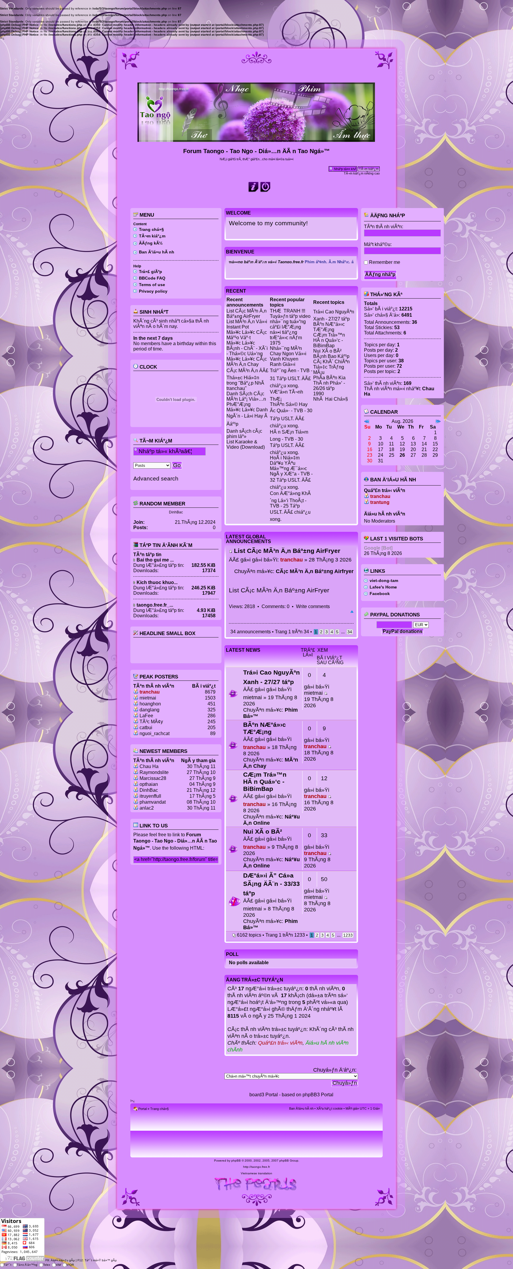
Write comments (313, 606)
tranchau (150, 691)
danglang (149, 709)
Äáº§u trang (352, 612)
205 (212, 727)
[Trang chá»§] (256, 139)
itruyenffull (150, 796)
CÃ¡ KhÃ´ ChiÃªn (331, 361)
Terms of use (152, 284)
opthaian (149, 784)
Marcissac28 (153, 778)
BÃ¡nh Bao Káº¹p (331, 356)
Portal (142, 1109)
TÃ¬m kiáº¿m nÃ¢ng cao (362, 173)
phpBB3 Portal (318, 1094)
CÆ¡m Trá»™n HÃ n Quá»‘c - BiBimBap (329, 340)
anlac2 (147, 807)
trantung (380, 502)
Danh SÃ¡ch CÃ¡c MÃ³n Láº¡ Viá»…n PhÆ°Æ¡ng (246, 399)
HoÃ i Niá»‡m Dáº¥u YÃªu (285, 460)
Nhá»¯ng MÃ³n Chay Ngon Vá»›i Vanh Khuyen (288, 353)
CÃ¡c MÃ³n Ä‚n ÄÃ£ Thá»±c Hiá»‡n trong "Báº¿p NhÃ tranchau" (247, 379)
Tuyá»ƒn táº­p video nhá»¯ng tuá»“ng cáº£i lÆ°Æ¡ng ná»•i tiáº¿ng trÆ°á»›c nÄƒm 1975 (290, 329)
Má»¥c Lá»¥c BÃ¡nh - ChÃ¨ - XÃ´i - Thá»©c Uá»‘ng (247, 348)
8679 (210, 691)
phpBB (236, 1160)
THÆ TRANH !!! (287, 310)
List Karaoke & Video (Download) (246, 444)
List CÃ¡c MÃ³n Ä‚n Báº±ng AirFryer (247, 313)
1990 (318, 393)
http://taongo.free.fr (256, 1166)
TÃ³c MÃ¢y (151, 721)
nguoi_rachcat (155, 733)
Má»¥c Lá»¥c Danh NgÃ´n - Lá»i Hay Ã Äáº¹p (247, 416)
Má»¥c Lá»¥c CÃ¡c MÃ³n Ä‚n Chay (247, 361)
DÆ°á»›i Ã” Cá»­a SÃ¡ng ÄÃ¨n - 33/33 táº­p (271, 884)
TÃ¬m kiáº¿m (152, 236)
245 (212, 721)
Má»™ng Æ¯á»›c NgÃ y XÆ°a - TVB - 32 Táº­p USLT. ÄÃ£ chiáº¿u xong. (291, 478)
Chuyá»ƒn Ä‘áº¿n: (335, 1070)
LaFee (146, 715)
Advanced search (155, 478)
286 (212, 715)
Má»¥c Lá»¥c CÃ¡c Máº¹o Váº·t (247, 335)
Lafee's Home (383, 587)
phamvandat (153, 802)
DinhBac (176, 512)
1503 (210, 697)
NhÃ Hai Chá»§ (330, 399)
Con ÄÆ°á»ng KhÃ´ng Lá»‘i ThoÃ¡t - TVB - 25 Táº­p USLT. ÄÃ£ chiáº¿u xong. (290, 506)
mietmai (148, 697)
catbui (146, 727)
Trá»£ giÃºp (150, 271)
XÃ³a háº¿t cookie (329, 1108)
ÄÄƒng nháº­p (387, 215)
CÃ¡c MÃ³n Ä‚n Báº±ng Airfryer (315, 571)
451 (212, 703)
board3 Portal (263, 1094)
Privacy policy (153, 291)
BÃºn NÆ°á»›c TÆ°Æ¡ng (329, 327)
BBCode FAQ (152, 278)
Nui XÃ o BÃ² (327, 350)
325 (212, 709)
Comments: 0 (275, 606)
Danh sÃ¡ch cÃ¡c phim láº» (244, 434)
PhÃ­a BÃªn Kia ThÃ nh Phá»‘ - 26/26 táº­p (329, 383)
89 (213, 733)
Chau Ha (149, 766)
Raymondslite (154, 772)
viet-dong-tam (384, 580)
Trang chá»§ (151, 229)
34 (349, 631)
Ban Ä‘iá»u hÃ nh (156, 252)
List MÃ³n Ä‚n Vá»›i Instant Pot (247, 324)
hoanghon (150, 703)
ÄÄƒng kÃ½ (151, 243)
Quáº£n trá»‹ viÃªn (280, 1043)
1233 (348, 935)
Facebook (380, 593)
